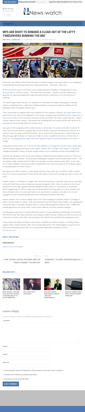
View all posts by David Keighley (13, 247)
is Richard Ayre (47, 128)
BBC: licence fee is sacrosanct (29, 293)
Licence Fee (16, 40)
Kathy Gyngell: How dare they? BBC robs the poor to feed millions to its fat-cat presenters (11, 294)
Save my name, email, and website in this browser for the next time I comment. (34, 370)
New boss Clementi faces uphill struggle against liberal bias (73, 294)
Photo (4, 230)
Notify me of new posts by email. (17, 379)
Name (5, 346)
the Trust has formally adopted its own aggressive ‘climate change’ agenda (51, 146)
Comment (6, 320)
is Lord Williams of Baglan (24, 181)
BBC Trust (7, 40)
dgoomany (12, 230)
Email (5, 354)
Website (6, 362)
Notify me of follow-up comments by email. (21, 375)
